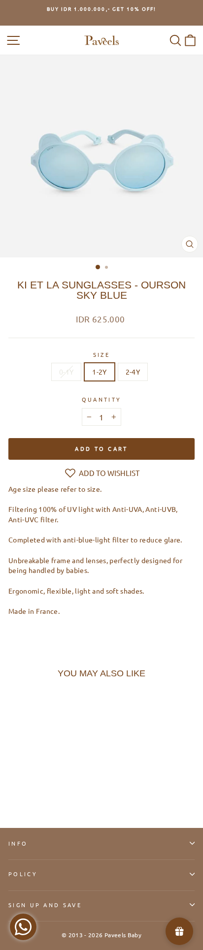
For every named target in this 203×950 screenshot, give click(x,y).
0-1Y (66, 371)
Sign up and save (45, 905)
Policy (22, 874)
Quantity (102, 399)
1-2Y (99, 371)
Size (101, 354)
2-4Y (133, 371)
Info (18, 843)
